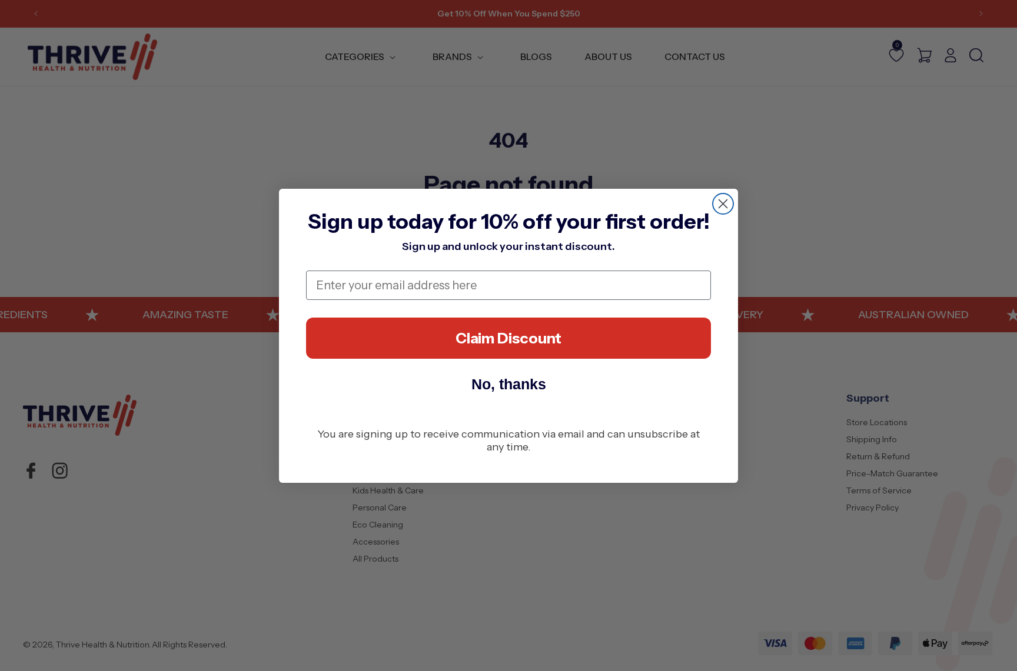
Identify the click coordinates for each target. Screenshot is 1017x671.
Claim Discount (508, 338)
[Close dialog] (723, 203)
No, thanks (508, 384)
